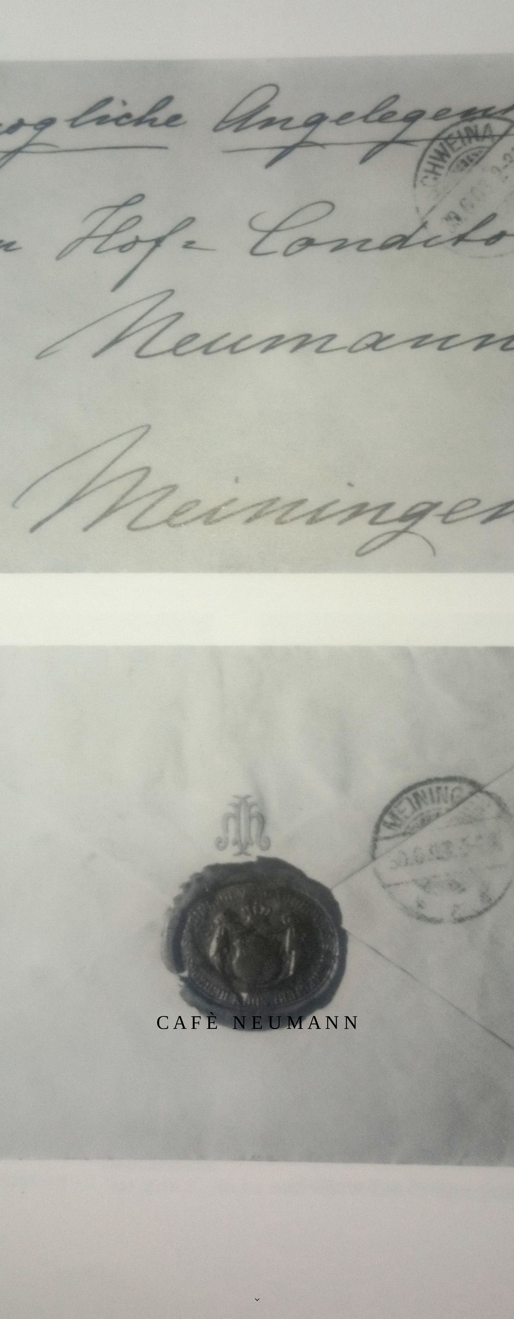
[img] (257, 659)
